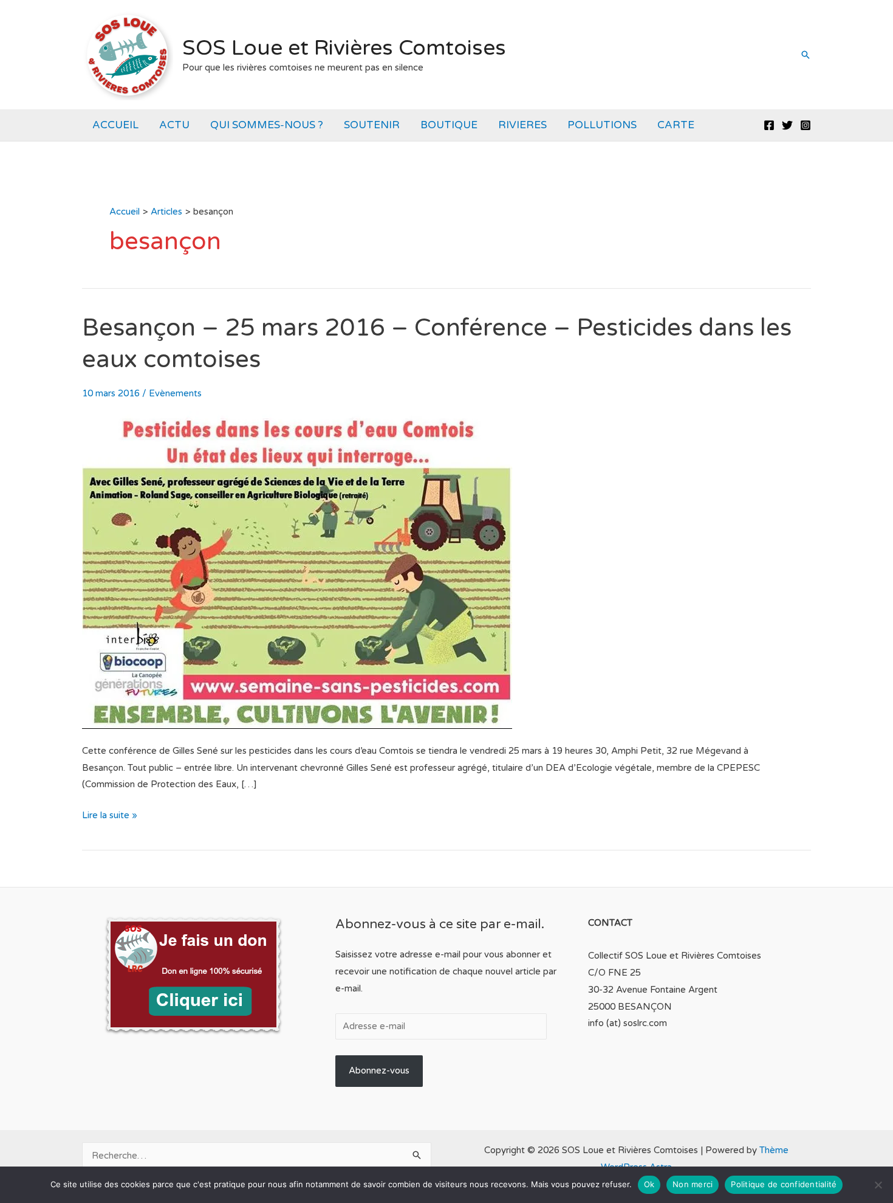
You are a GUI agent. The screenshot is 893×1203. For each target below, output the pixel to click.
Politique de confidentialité (784, 1184)
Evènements (175, 393)
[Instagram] (805, 125)
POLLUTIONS (602, 125)
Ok (649, 1184)
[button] (805, 54)
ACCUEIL (115, 125)
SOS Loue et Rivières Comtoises (344, 48)
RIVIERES (522, 125)
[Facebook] (769, 125)
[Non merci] (878, 1185)
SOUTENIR (372, 125)
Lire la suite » (109, 816)
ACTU (174, 125)
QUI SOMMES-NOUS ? (266, 125)
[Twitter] (787, 125)
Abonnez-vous (379, 1070)
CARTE (675, 125)
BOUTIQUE (448, 125)
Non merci (692, 1184)
